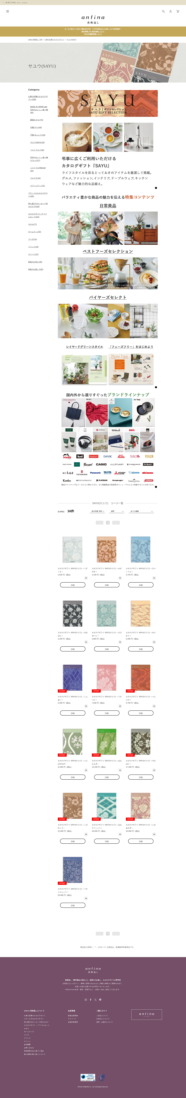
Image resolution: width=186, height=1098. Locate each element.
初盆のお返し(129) (35, 269)
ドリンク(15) (33, 247)
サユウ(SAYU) (71, 39)
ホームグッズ (29, 1032)
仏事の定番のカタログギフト (54, 39)
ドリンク (27, 1038)
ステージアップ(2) (37, 186)
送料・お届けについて (104, 1022)
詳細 (73, 585)
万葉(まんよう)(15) (37, 135)
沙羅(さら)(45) (36, 127)
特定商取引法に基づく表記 (34, 1051)
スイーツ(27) (33, 254)
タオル (26, 1028)
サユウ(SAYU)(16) (37, 142)
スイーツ (27, 1041)
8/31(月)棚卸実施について (93, 34)
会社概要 (27, 1044)
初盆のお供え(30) (35, 262)
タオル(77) (32, 224)
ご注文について (102, 1016)
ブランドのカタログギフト (34, 1019)
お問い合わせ (29, 1048)
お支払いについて (103, 1019)
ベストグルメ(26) (37, 150)
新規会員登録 (73, 1016)
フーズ (26, 1035)
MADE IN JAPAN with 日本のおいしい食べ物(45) (39, 110)
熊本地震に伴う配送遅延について (93, 31)
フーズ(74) (32, 239)
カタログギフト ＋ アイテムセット (37, 1025)
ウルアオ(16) (35, 178)
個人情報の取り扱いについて (34, 1054)
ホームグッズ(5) (34, 232)
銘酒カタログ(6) (36, 120)
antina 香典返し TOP (35, 39)
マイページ (72, 1019)
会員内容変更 (73, 1022)
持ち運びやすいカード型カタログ (36, 1022)
